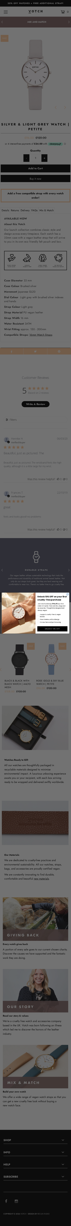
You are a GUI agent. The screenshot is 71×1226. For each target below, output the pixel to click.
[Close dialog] (68, 594)
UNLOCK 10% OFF (52, 629)
